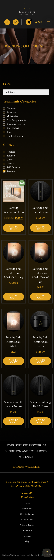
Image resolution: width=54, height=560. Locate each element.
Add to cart (13, 227)
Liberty (11, 163)
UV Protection (15, 136)
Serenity (11, 171)
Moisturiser (13, 116)
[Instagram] (16, 22)
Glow (10, 159)
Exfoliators (13, 112)
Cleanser (11, 108)
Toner (10, 132)
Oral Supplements (16, 120)
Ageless (11, 152)
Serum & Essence (16, 124)
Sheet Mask (13, 128)
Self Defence (13, 167)
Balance (11, 155)
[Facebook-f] (7, 22)
